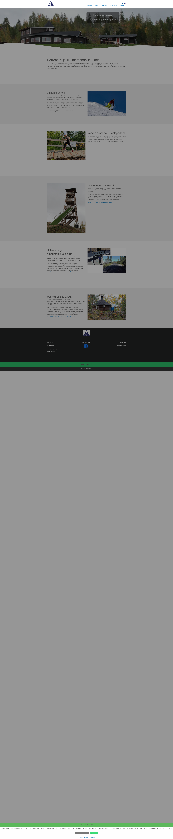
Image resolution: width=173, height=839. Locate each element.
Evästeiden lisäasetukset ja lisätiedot (86, 837)
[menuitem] (89, 5)
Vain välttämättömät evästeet (82, 833)
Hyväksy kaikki (94, 833)
